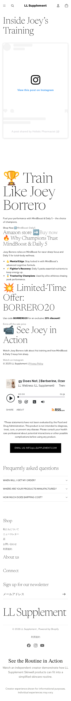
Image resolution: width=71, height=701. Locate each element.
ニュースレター (11, 534)
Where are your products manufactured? (30, 488)
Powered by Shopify (48, 629)
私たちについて (11, 529)
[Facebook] (29, 645)
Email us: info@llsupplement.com (36, 447)
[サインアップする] (64, 594)
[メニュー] (4, 5)
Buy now (48, 232)
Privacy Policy (36, 363)
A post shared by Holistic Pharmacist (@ (35, 131)
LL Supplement (29, 629)
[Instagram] (35, 645)
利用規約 (7, 549)
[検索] (12, 6)
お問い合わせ (10, 543)
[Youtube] (42, 645)
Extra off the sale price (14, 324)
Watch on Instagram (13, 360)
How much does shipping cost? (22, 497)
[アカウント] (58, 6)
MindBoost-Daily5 (26, 227)
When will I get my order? (19, 480)
